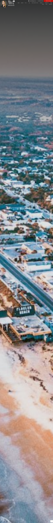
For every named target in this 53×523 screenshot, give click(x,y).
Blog (46, 4)
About (43, 4)
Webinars (50, 4)
